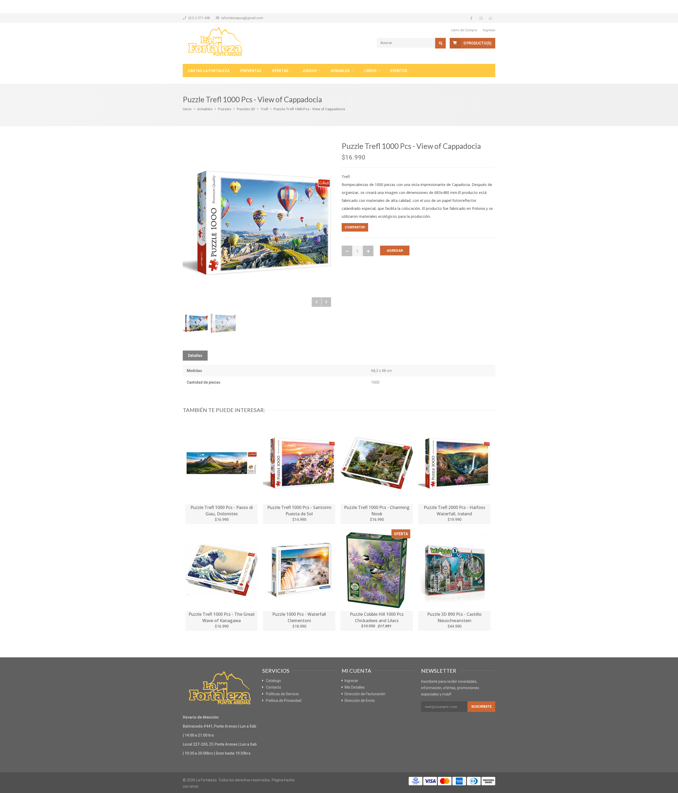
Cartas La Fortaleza (209, 71)
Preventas (250, 71)
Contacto (273, 687)
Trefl (264, 109)
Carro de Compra (464, 30)
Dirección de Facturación (365, 694)
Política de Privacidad (283, 700)
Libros (370, 71)
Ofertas (280, 71)
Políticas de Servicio (282, 694)
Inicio (187, 109)
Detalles (195, 355)
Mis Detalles (355, 687)
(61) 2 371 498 (199, 18)
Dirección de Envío (360, 700)
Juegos (309, 71)
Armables (340, 71)
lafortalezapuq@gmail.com (242, 18)
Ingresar (489, 30)
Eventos (398, 71)
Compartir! (355, 227)
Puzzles (224, 109)
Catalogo (273, 681)
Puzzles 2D (246, 109)
